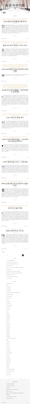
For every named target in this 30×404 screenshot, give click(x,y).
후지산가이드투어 (8, 372)
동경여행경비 (17, 87)
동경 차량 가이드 (13, 42)
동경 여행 (5, 42)
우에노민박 (25, 66)
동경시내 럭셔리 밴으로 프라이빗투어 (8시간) (12, 389)
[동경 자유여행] (4, 12)
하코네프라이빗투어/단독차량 (10, 369)
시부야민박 (11, 88)
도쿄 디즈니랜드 (15, 64)
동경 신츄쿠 (15, 86)
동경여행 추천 (26, 65)
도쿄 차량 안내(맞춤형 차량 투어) (15, 21)
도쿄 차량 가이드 (25, 64)
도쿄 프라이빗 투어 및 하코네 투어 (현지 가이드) (12, 263)
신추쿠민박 (14, 88)
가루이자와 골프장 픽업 (6, 84)
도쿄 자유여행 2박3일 (20, 64)
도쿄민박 (12, 160)
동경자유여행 (25, 42)
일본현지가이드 (8, 363)
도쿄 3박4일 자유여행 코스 (19, 41)
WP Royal (5, 402)
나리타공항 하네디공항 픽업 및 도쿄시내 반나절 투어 (13, 292)
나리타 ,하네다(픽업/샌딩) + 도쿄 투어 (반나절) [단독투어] (15, 140)
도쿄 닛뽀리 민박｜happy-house (10, 385)
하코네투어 (7, 367)
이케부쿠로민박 (10, 67)
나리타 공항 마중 (4, 41)
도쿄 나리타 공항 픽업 (25, 41)
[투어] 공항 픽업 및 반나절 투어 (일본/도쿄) (15, 184)
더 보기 (15, 35)
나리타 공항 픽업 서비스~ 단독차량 (15, 162)
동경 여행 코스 (14, 65)
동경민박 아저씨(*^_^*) (9, 391)
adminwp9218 (5, 38)
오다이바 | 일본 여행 (17, 66)
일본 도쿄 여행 (19, 67)
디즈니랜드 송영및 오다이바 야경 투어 (11, 338)
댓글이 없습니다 (26, 226)
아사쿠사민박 (8, 66)
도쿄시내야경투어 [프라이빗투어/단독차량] (15, 70)
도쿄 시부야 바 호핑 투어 (15, 117)
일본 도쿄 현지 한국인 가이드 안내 (15, 45)
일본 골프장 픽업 (15, 43)
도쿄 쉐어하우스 (20, 85)
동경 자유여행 (15, 5)
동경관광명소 (17, 42)
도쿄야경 (3, 65)
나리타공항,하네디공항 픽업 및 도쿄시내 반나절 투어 (13, 271)
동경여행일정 (21, 42)
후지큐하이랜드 (8, 374)
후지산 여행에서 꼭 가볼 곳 (9, 265)
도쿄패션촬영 (11, 86)
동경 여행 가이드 (8, 42)
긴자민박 (11, 84)
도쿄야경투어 (8, 86)
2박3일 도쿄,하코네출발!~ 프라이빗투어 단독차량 (15, 91)
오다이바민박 (22, 66)
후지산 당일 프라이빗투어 (9, 398)
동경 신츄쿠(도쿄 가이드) (15, 231)
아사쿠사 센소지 (4, 66)
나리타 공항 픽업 (13, 41)
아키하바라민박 (12, 66)
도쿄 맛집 (16, 85)
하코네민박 (7, 365)
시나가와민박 (7, 88)
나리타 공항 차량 (8, 41)
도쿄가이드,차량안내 (9, 278)
